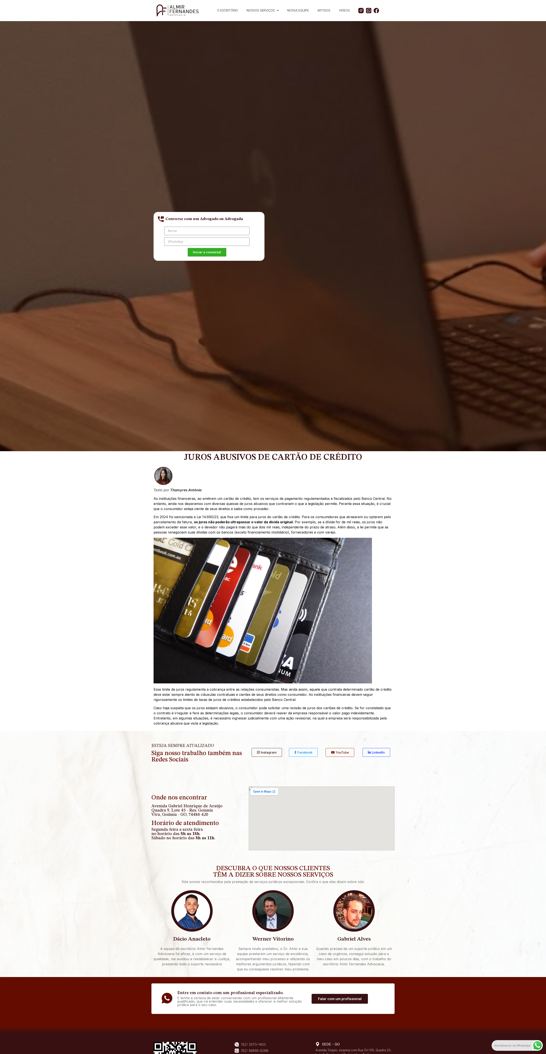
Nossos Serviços (261, 10)
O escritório (227, 10)
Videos (344, 10)
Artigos (323, 10)
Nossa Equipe (298, 10)
